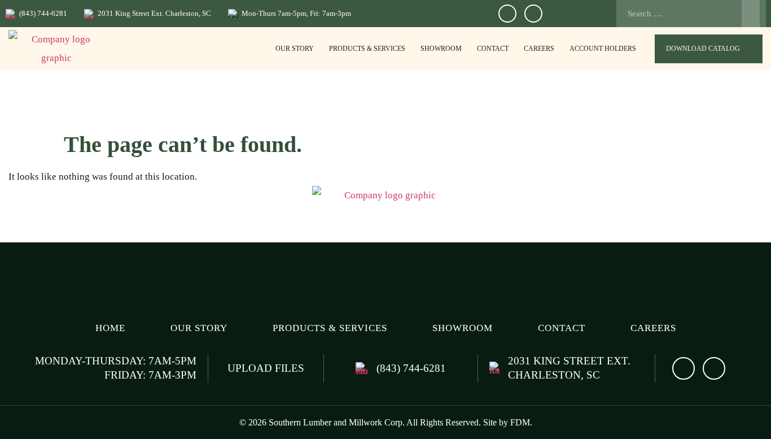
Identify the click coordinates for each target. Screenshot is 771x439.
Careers (539, 49)
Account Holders (603, 49)
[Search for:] (688, 13)
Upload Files (265, 368)
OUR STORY (294, 49)
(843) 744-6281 (43, 13)
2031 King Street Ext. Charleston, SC (154, 13)
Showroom (441, 49)
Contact (493, 49)
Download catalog (703, 49)
